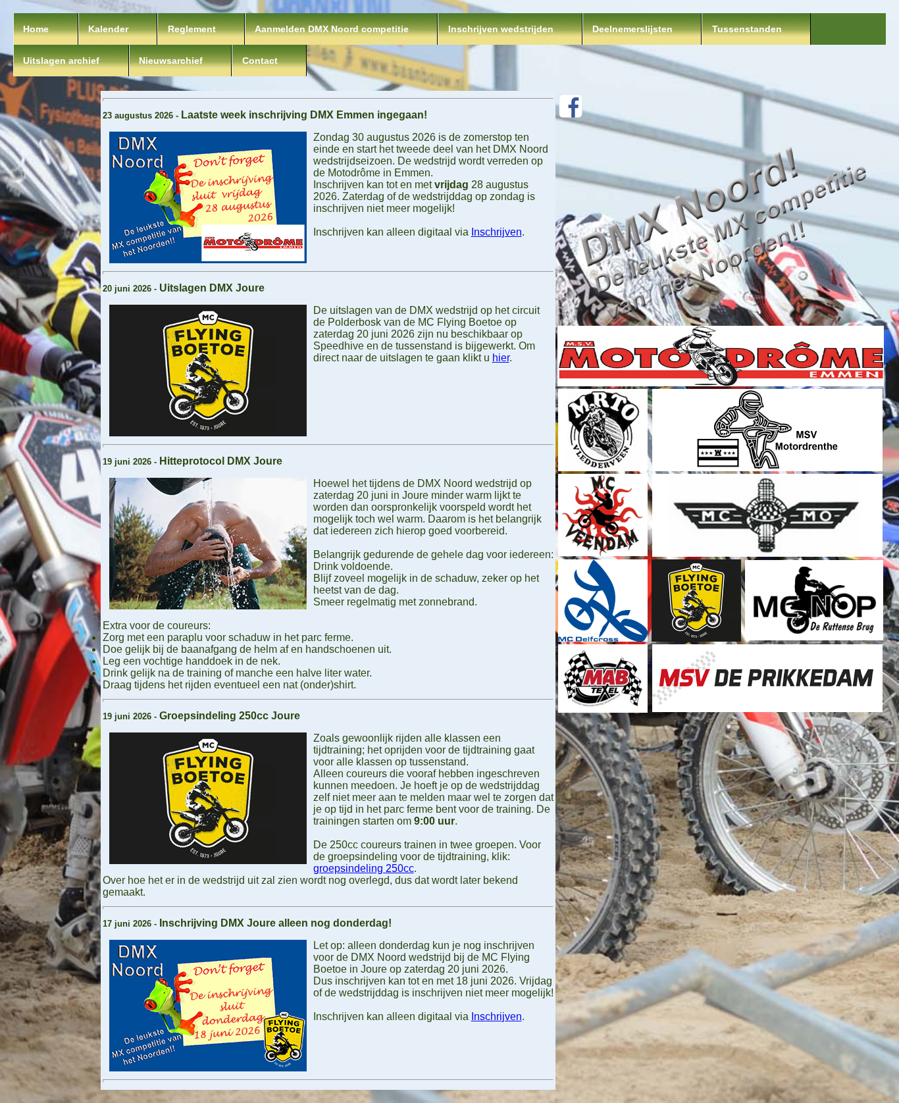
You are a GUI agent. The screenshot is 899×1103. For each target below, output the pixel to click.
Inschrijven (496, 232)
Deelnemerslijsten (632, 29)
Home (36, 29)
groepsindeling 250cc (363, 868)
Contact (260, 60)
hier (500, 357)
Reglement (192, 29)
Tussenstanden (747, 29)
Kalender (108, 29)
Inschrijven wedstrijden (500, 29)
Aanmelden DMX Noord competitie (332, 29)
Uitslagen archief (61, 60)
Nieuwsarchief (171, 60)
